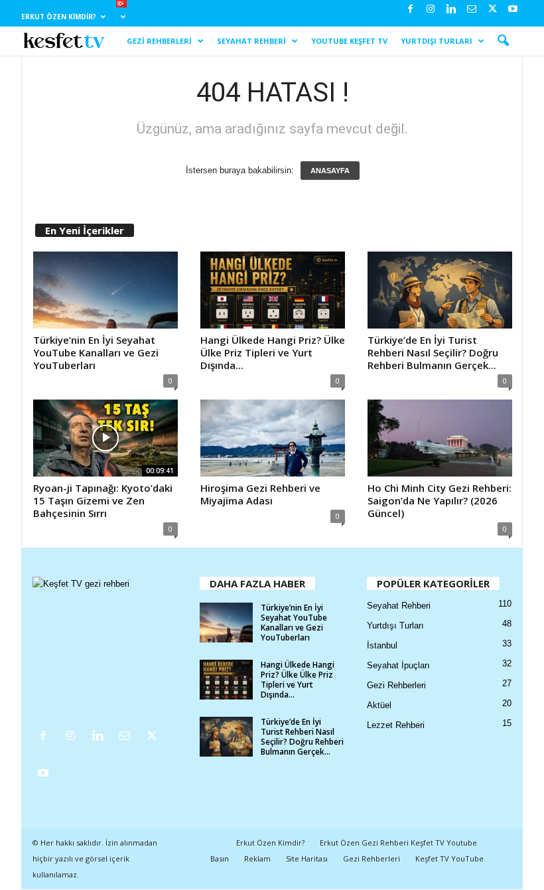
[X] (492, 9)
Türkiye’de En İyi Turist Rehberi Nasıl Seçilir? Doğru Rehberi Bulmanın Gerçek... (433, 352)
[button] (502, 41)
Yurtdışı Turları (436, 41)
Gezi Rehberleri (159, 41)
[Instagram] (431, 9)
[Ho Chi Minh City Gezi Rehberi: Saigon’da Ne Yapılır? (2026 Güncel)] (440, 438)
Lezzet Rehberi (396, 725)
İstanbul (382, 645)
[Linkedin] (451, 9)
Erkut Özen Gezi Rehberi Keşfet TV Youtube (398, 843)
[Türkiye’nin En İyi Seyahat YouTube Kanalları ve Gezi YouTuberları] (105, 290)
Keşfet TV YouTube (449, 858)
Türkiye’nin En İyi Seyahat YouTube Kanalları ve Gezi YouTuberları (96, 352)
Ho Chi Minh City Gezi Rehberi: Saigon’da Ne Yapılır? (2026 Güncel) (439, 500)
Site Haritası (307, 858)
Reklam (257, 858)
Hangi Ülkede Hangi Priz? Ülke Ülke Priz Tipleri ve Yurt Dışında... (272, 352)
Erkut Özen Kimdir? (58, 16)
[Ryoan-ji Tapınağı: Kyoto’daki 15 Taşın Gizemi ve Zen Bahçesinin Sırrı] (105, 438)
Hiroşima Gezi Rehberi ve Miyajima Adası (260, 494)
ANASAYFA (330, 171)
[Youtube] (513, 9)
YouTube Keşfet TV (349, 41)
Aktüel (379, 705)
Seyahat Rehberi (251, 41)
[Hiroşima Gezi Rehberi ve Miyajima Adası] (272, 438)
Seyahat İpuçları (398, 665)
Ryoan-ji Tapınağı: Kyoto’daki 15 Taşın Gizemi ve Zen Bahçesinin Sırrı (102, 500)
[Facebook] (410, 9)
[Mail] (472, 9)
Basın (219, 858)
